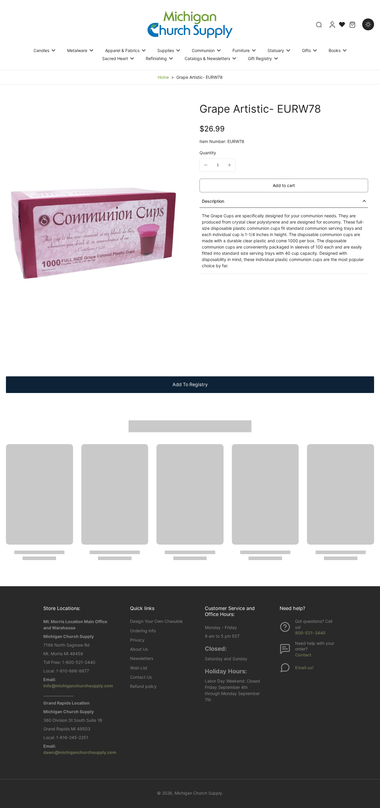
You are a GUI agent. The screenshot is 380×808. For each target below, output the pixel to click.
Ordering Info (143, 630)
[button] (284, 185)
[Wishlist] (342, 24)
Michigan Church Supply (198, 793)
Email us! (304, 667)
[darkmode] (368, 24)
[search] (318, 24)
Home (163, 77)
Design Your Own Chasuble (156, 621)
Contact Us (141, 677)
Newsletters (141, 658)
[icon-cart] (352, 24)
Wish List (138, 667)
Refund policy (143, 686)
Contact (303, 654)
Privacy (137, 639)
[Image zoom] (93, 233)
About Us (139, 649)
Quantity (208, 152)
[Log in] (331, 24)
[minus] (206, 165)
